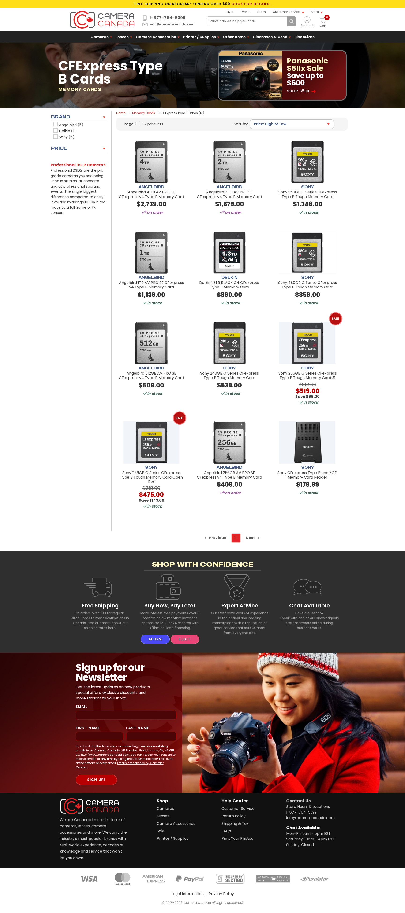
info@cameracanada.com (172, 24)
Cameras (99, 37)
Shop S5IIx (298, 91)
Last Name (137, 728)
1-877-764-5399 (167, 18)
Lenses (122, 37)
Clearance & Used (270, 37)
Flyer (230, 12)
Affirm (155, 639)
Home (121, 113)
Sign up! (96, 779)
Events (245, 12)
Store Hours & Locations (308, 806)
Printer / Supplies (199, 37)
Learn (261, 12)
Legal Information (187, 893)
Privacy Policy (221, 893)
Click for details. (251, 4)
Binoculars (304, 37)
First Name (88, 728)
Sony (67, 137)
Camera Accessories (156, 37)
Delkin (67, 131)
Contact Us (298, 801)
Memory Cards (143, 113)
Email (82, 706)
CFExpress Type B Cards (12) (182, 113)
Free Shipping (100, 605)
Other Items (234, 37)
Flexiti (185, 639)
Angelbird (71, 125)
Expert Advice (239, 605)
